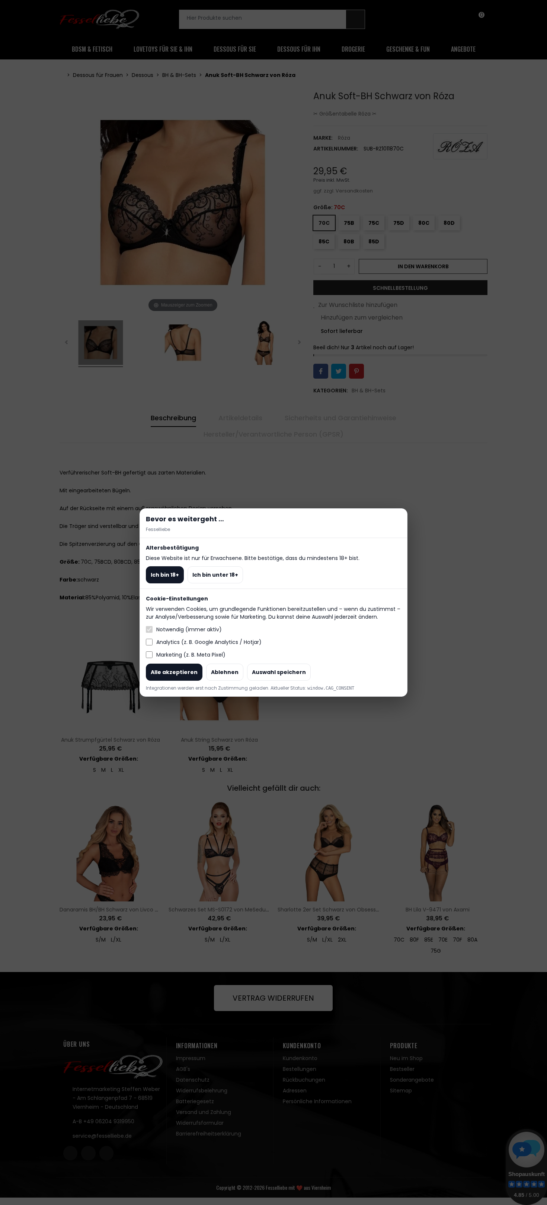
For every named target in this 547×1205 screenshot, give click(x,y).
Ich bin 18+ (165, 575)
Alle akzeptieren (174, 672)
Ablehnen (225, 672)
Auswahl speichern (279, 672)
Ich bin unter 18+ (215, 575)
